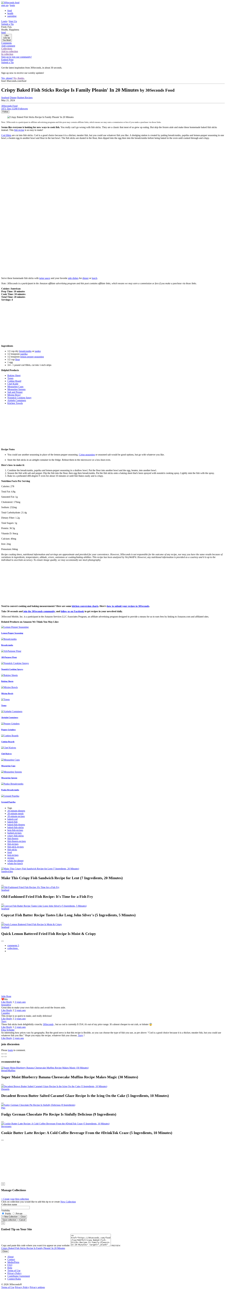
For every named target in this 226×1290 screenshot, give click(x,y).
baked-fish (12, 822)
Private (18, 1213)
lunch (94, 278)
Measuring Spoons (16, 389)
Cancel (22, 1220)
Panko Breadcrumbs (10, 790)
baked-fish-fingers (16, 824)
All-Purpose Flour (9, 657)
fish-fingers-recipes (16, 841)
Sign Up (13, 21)
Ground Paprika (8, 802)
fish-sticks (12, 849)
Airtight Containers (16, 400)
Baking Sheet (13, 375)
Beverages (6, 1126)
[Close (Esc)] (2, 1053)
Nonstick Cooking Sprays (12, 669)
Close (23, 1216)
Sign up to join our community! (16, 57)
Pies (3, 1107)
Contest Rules (14, 1279)
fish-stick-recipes (15, 846)
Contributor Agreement (18, 1276)
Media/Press (13, 1262)
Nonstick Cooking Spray (19, 397)
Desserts (5, 1089)
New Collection (68, 1201)
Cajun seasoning (87, 454)
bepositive (6, 1004)
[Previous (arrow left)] (2, 1056)
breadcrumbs (25, 351)
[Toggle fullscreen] (5, 1053)
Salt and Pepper (15, 392)
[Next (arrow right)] (5, 1056)
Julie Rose (6, 996)
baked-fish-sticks (15, 827)
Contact (11, 1259)
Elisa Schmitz (7, 1030)
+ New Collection (10, 1216)
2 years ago (20, 1027)
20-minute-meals (15, 813)
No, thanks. (19, 78)
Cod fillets (6, 135)
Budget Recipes (25, 97)
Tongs (10, 378)
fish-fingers (12, 838)
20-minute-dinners (16, 810)
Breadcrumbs (7, 645)
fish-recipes (12, 844)
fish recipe (19, 130)
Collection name (9, 1204)
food (9, 10)
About (10, 1256)
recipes (10, 858)
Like (3, 1002)
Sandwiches (7, 871)
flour (17, 359)
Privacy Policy (14, 1273)
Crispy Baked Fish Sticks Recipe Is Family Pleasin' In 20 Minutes (33, 1248)
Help (9, 1267)
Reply (9, 1002)
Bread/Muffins (8, 1070)
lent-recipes (12, 855)
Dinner (13, 97)
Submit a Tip (7, 24)
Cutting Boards (7, 741)
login (12, 5)
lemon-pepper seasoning (32, 356)
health (10, 13)
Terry (3, 1021)
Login (4, 21)
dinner (85, 278)
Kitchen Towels (15, 403)
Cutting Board (14, 381)
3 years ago (20, 1002)
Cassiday (5, 1013)
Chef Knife (12, 383)
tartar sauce (44, 278)
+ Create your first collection (15, 1199)
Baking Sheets (7, 681)
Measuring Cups (15, 386)
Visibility (5, 1210)
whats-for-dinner (15, 860)
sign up (4, 5)
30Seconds (48, 1024)
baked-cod (12, 819)
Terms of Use (13, 1270)
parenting (11, 16)
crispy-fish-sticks (15, 835)
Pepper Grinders (8, 729)
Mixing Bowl (13, 395)
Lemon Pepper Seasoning (12, 633)
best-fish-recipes (15, 830)
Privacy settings (37, 1287)
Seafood (5, 97)
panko (38, 351)
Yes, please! (7, 78)
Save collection (9, 1220)
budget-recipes (14, 833)
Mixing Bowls (7, 693)
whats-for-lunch (15, 863)
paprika (24, 354)
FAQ (9, 1265)
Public (8, 1213)
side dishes (73, 278)
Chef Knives (6, 753)
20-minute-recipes (16, 816)
